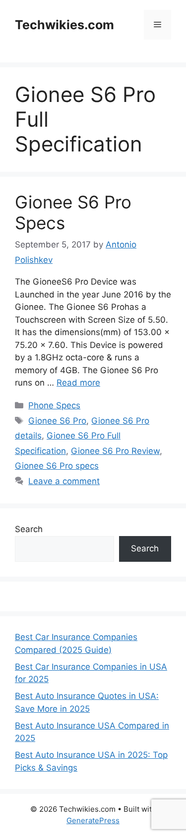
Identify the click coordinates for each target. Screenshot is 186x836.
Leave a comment (64, 481)
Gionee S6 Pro (57, 421)
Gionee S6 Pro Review (115, 451)
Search (29, 529)
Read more (78, 383)
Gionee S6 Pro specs (57, 466)
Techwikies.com (64, 24)
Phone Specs (54, 405)
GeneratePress (93, 820)
